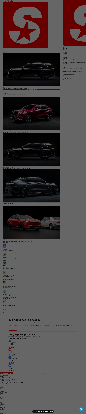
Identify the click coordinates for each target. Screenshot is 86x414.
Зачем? (46, 411)
